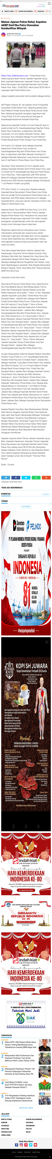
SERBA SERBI (6, 1135)
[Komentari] (46, 477)
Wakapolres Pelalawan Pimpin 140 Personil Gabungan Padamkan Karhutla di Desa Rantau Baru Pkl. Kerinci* (20, 1073)
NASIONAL (41, 11)
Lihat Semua (26, 507)
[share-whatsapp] (36, 477)
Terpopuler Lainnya (26, 1108)
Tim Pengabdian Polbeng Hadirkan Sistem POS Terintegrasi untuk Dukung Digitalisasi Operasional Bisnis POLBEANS (20, 1099)
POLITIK (29, 1129)
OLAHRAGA (5, 1126)
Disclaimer (27, 1152)
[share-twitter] (26, 477)
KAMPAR (4, 1122)
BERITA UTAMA (9, 11)
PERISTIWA (5, 1129)
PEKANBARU (30, 1126)
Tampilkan (46, 494)
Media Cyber (36, 1152)
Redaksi (19, 1152)
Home (14, 1152)
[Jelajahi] (49, 3)
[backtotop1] (50, 1157)
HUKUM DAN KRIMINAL (26, 11)
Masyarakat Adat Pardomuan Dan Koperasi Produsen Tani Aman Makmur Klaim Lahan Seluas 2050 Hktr (19, 1059)
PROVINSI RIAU (6, 1132)
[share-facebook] (15, 477)
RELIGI (28, 1132)
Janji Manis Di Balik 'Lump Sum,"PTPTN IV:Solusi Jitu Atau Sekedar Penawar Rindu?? (18, 1084)
